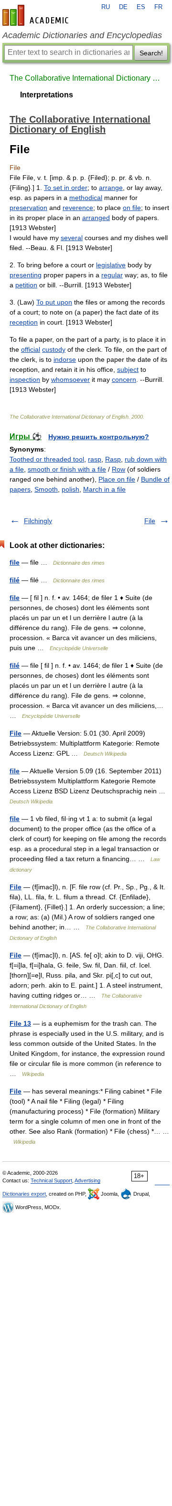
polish (70, 489)
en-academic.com (36, 15)
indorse (65, 359)
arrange (111, 187)
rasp (94, 459)
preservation (28, 207)
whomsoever (70, 379)
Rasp (113, 459)
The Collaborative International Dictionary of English (86, 78)
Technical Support (51, 1180)
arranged (96, 217)
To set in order (65, 187)
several (72, 238)
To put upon (54, 302)
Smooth (46, 489)
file (15, 562)
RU (105, 7)
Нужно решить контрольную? (98, 437)
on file (132, 207)
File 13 (20, 1023)
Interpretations (46, 95)
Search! (151, 53)
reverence (78, 207)
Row (118, 469)
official (30, 349)
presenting (26, 275)
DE (123, 7)
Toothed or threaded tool (47, 459)
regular (112, 275)
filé (15, 580)
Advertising (87, 1180)
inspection (25, 379)
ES (141, 7)
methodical (85, 197)
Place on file (116, 479)
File (149, 521)
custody (53, 349)
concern (124, 379)
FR (158, 7)
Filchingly (38, 521)
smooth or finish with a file (67, 469)
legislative (111, 265)
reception (24, 322)
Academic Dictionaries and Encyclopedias (82, 35)
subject (128, 369)
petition (26, 285)
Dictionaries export (24, 1194)
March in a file (104, 489)
